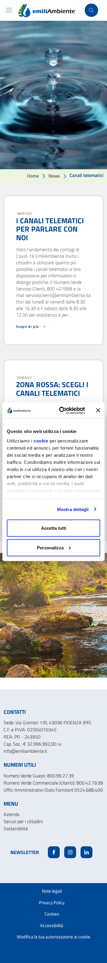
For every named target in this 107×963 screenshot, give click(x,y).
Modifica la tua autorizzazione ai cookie (53, 936)
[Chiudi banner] (98, 410)
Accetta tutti (53, 528)
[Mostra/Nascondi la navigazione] (9, 10)
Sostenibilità (16, 828)
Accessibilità (51, 925)
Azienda (11, 814)
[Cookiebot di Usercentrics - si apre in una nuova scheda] (62, 410)
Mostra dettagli (73, 509)
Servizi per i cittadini (23, 821)
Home (33, 175)
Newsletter (24, 852)
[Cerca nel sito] (91, 10)
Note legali (52, 891)
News (54, 175)
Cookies (52, 913)
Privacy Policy (51, 902)
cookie (41, 440)
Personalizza (50, 547)
